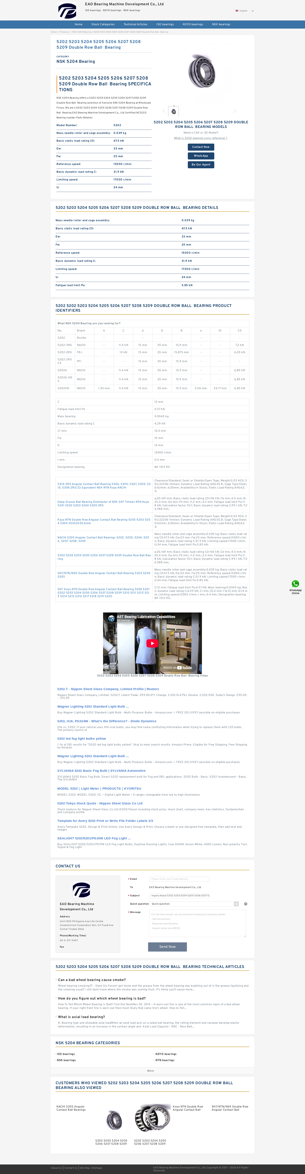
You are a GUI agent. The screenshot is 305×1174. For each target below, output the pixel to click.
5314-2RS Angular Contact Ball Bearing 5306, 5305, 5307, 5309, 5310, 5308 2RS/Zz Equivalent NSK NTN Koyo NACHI (104, 486)
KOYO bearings (193, 24)
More (150, 1071)
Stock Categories (103, 24)
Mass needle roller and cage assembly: (83, 133)
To (131, 887)
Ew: (58, 148)
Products (64, 32)
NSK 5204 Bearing (81, 32)
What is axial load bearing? (81, 1017)
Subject (134, 896)
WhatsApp (201, 156)
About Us (56, 1168)
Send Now (167, 947)
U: (57, 187)
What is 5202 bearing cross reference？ (201, 138)
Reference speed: (68, 164)
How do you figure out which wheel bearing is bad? (102, 998)
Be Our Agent (201, 165)
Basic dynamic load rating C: (76, 172)
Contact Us (70, 1168)
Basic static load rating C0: (75, 141)
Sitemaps (96, 1168)
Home (79, 24)
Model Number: (66, 125)
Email (132, 879)
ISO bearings (165, 24)
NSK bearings (221, 24)
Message (134, 912)
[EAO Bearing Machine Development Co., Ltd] (67, 9)
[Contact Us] (296, 587)
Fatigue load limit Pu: (70, 285)
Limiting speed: (67, 180)
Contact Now (201, 147)
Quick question (139, 904)
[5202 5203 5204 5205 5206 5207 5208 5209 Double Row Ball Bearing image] (201, 71)
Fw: (58, 156)
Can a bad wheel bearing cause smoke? (92, 980)
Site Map (85, 1168)
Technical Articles (136, 24)
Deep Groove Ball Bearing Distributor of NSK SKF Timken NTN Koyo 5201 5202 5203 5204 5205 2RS (103, 503)
